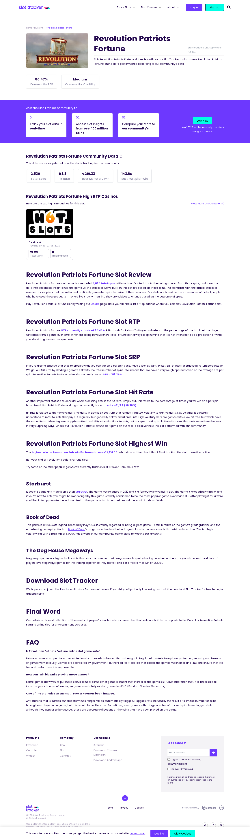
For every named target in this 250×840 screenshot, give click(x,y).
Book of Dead (76, 529)
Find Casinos (149, 7)
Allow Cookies (182, 833)
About (64, 745)
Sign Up (214, 7)
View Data (49, 223)
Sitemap (99, 745)
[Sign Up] (213, 752)
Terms (110, 807)
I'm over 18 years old (182, 769)
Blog (62, 750)
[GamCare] (209, 808)
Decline (159, 833)
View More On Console (205, 203)
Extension (32, 745)
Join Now (202, 121)
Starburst (81, 492)
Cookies (139, 807)
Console (31, 750)
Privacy (124, 807)
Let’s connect (176, 743)
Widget (30, 756)
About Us (173, 7)
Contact (65, 756)
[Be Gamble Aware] (190, 808)
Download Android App (108, 760)
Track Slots (124, 7)
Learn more (137, 833)
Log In (194, 7)
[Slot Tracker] (66, 7)
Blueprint (38, 27)
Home (29, 27)
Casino (95, 304)
